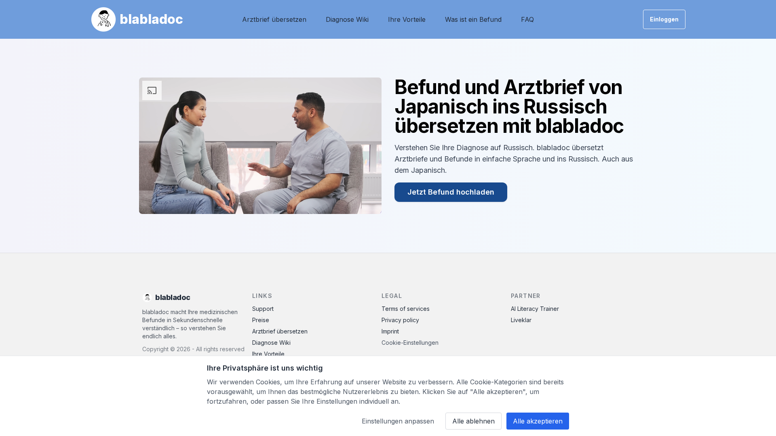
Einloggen (664, 19)
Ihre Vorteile (407, 19)
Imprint (390, 331)
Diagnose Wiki (347, 19)
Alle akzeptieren (538, 421)
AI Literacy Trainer (535, 308)
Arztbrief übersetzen (274, 19)
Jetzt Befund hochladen (450, 192)
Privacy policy (400, 320)
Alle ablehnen (473, 421)
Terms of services (406, 308)
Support (263, 308)
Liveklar (521, 320)
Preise (260, 320)
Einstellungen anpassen (398, 421)
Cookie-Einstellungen (410, 342)
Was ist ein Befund (473, 19)
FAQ (527, 19)
